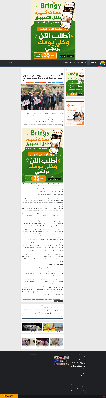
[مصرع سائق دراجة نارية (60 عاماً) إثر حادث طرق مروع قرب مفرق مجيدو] (61, 360)
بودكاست (83, 379)
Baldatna (78, 396)
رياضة (86, 62)
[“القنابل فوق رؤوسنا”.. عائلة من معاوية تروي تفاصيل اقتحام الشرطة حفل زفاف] (42, 341)
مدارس (82, 62)
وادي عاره (92, 62)
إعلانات (83, 377)
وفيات (70, 62)
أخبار (89, 62)
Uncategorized (82, 371)
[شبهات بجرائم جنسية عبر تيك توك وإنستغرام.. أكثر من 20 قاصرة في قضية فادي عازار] (56, 341)
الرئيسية (96, 62)
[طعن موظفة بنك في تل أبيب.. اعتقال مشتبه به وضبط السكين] (66, 364)
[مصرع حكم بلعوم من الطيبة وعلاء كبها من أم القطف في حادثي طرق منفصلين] (66, 360)
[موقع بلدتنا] (102, 63)
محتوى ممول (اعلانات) (76, 62)
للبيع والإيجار (65, 62)
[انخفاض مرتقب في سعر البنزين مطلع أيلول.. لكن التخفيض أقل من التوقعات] (28, 341)
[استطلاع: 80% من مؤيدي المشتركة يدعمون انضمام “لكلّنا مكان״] (56, 364)
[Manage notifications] (104, 396)
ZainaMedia (73, 396)
